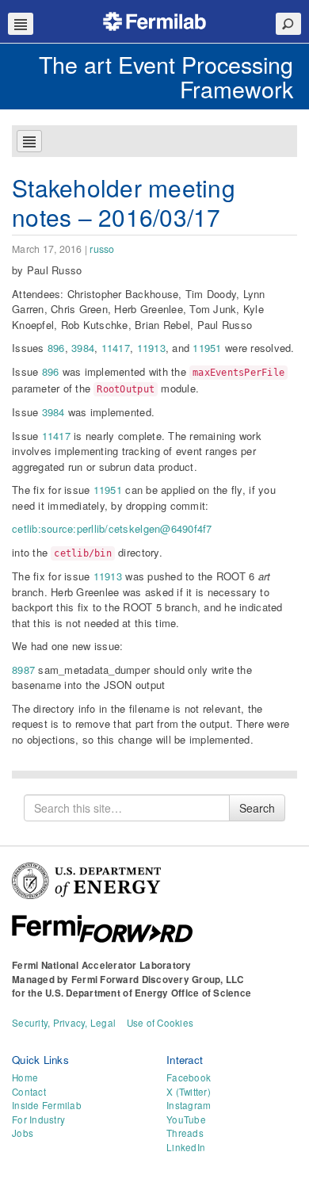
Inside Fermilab (47, 1105)
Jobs (22, 1133)
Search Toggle (288, 24)
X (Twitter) (188, 1091)
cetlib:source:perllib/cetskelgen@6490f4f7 (112, 528)
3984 (82, 347)
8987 (23, 669)
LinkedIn (185, 1147)
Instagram (188, 1105)
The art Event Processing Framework (166, 76)
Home (25, 1077)
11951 (207, 347)
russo (102, 249)
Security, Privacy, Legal (64, 1022)
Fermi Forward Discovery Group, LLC (157, 979)
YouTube (186, 1119)
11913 (151, 347)
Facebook (188, 1077)
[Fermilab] (154, 19)
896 (56, 347)
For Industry (38, 1119)
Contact (29, 1091)
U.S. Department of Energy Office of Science (148, 993)
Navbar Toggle (20, 24)
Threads (185, 1133)
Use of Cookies (160, 1022)
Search (257, 808)
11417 (115, 347)
